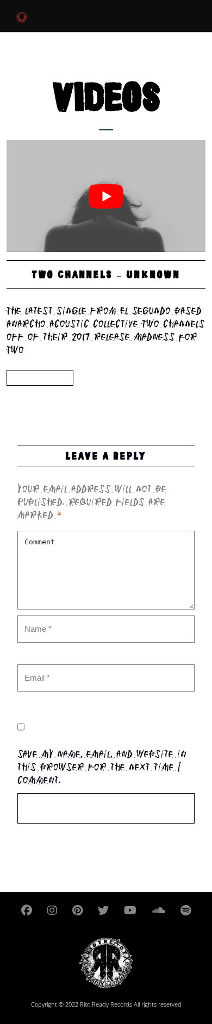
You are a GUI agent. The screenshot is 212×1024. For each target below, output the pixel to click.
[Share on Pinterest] (78, 397)
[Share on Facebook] (17, 397)
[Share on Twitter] (37, 397)
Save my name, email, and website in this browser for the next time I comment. (101, 768)
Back (40, 377)
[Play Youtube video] (106, 196)
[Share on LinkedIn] (58, 397)
